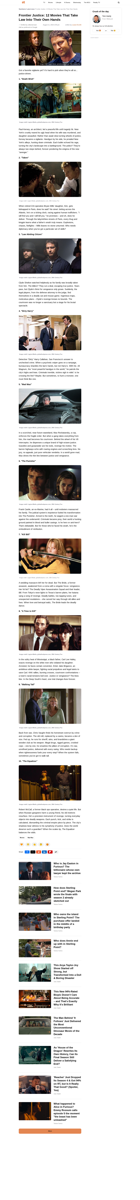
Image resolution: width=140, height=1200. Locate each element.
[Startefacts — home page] (23, 2)
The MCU (87, 2)
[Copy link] (55, 852)
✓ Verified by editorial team (28, 25)
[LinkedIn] (44, 852)
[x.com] (32, 852)
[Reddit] (38, 852)
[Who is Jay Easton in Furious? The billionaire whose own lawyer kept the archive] (50, 871)
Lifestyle (58, 2)
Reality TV (96, 2)
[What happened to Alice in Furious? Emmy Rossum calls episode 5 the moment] (50, 1114)
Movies (50, 2)
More (50, 1131)
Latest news (30, 9)
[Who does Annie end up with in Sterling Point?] (50, 948)
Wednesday (77, 2)
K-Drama (67, 2)
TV (44, 2)
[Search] (119, 2)
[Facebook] (27, 852)
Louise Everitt (76, 25)
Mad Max (30, 837)
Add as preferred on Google (28, 27)
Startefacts (22, 9)
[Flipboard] (50, 852)
